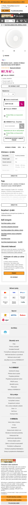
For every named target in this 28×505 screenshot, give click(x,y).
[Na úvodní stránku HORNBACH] (7, 15)
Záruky (14, 362)
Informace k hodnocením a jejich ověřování (11, 252)
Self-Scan (14, 411)
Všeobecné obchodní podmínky (14, 433)
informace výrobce (6, 215)
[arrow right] (25, 147)
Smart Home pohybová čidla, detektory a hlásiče (15, 25)
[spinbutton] (8, 94)
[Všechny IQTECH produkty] (6, 60)
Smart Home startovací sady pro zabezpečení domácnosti (11, 234)
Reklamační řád (14, 435)
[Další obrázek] (25, 51)
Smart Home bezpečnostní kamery (9, 242)
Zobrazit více (14, 176)
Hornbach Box (14, 414)
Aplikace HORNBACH (14, 389)
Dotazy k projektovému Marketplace (14, 451)
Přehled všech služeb (14, 373)
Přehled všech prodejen (14, 398)
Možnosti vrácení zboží (14, 357)
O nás (14, 425)
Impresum (14, 427)
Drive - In (14, 408)
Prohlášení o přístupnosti (14, 446)
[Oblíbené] (21, 21)
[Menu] (2, 20)
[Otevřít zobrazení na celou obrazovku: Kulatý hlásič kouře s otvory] (14, 38)
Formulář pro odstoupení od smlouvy (14, 352)
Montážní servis (14, 384)
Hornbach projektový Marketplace (14, 448)
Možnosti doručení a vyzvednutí (14, 354)
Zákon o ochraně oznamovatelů (14, 443)
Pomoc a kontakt (14, 346)
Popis (19, 147)
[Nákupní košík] (25, 21)
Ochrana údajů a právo (14, 441)
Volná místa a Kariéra (14, 422)
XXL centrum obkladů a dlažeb (14, 406)
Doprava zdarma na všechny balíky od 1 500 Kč (13, 2)
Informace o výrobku (10, 147)
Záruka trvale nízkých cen (14, 430)
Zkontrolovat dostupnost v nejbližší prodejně (14, 139)
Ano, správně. (5, 10)
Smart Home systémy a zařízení (8, 223)
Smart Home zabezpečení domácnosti (9, 226)
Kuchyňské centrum (14, 400)
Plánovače (14, 387)
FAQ (14, 344)
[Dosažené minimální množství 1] (4, 94)
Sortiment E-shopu (14, 371)
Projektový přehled (14, 376)
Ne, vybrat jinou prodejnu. (17, 10)
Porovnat (7, 55)
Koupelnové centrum (14, 403)
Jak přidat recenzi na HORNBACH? (14, 360)
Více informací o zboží (14, 86)
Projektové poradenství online (14, 379)
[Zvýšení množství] (13, 94)
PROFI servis (14, 381)
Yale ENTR (20, 242)
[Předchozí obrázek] (3, 51)
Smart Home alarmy (5, 238)
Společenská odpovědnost (14, 438)
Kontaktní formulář (14, 349)
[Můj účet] (17, 21)
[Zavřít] (26, 6)
